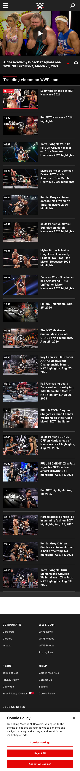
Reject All (39, 753)
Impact (7, 645)
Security (43, 686)
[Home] (40, 6)
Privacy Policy (11, 679)
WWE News (46, 631)
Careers (7, 638)
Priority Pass (46, 652)
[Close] (74, 718)
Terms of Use (10, 672)
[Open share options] (76, 62)
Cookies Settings (40, 742)
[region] (40, 741)
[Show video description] (68, 62)
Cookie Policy (47, 693)
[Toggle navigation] (5, 5)
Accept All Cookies (40, 763)
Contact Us (45, 679)
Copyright (8, 686)
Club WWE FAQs (48, 672)
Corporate (9, 631)
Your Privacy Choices (12, 693)
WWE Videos (46, 638)
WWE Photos (46, 645)
